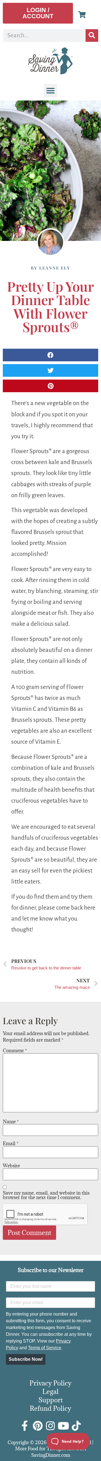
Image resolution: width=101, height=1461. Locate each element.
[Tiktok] (76, 1426)
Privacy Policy (50, 1383)
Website (11, 1165)
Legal (50, 1391)
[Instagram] (50, 1426)
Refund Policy (50, 1408)
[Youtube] (63, 1426)
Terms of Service (44, 1347)
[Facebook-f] (25, 1426)
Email (11, 1143)
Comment (15, 1050)
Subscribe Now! (26, 1359)
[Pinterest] (38, 1426)
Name (11, 1121)
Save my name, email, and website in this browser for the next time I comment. (46, 1195)
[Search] (92, 35)
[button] (50, 90)
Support (50, 1400)
